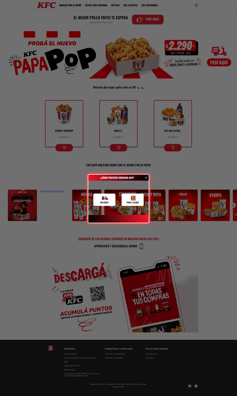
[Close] (146, 177)
